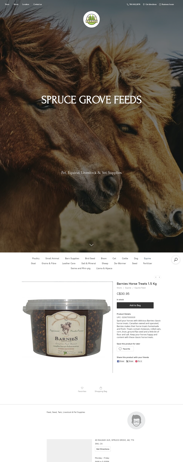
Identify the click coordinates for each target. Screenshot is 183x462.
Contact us (37, 4)
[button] (125, 348)
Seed (134, 263)
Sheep (105, 263)
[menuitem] (156, 277)
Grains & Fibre (49, 263)
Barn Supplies (72, 258)
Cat (114, 258)
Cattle (125, 258)
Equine (147, 258)
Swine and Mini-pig (80, 268)
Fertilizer (147, 263)
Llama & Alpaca (104, 268)
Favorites (82, 391)
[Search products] (176, 259)
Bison (104, 258)
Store (7, 4)
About (15, 4)
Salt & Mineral (88, 263)
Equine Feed (140, 288)
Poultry (35, 258)
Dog (136, 258)
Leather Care (68, 263)
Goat (33, 263)
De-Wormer (120, 263)
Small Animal (52, 258)
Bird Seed (90, 258)
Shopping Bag (101, 391)
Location (25, 4)
